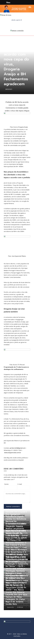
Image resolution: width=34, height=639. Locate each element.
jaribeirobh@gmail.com (18, 448)
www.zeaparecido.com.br (12, 452)
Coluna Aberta (8, 44)
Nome (6, 484)
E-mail (20, 484)
